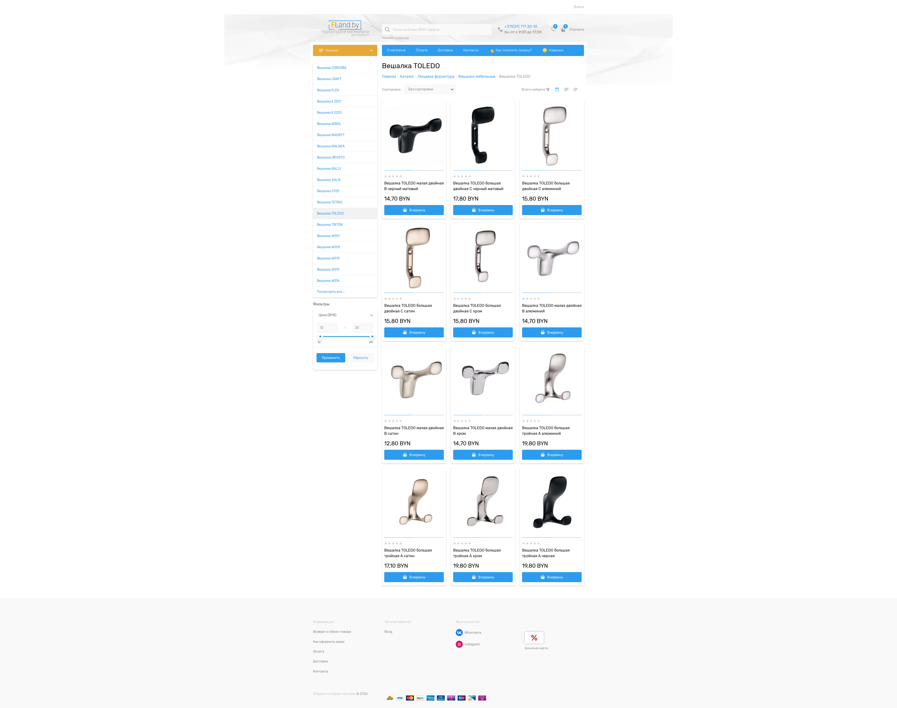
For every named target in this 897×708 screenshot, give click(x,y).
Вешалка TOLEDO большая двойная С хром (477, 308)
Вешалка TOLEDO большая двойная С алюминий (546, 186)
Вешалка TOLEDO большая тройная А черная (546, 553)
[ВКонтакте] (459, 632)
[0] (554, 31)
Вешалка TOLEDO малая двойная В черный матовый (414, 186)
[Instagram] (459, 644)
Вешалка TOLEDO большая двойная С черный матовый (478, 186)
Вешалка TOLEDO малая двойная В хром (483, 431)
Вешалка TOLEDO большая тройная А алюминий (546, 431)
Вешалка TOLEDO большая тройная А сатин (408, 553)
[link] (557, 89)
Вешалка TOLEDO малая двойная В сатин (414, 431)
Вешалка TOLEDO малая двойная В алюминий (552, 308)
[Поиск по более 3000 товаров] (387, 29)
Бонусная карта (536, 648)
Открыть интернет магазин (334, 694)
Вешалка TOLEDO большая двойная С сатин (408, 308)
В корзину (417, 210)
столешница (402, 38)
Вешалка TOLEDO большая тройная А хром (477, 553)
